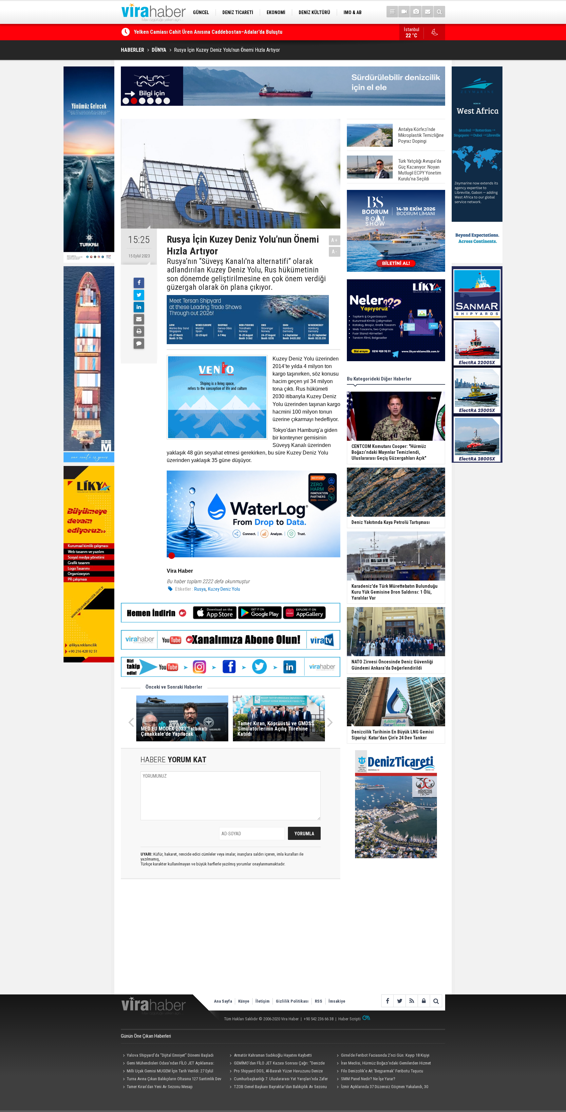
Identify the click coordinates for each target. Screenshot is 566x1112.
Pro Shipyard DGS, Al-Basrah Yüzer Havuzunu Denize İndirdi (275, 1071)
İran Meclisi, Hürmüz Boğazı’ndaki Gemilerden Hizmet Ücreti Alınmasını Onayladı (383, 1064)
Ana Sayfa (223, 1001)
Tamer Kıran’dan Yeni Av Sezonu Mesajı (160, 1086)
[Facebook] (139, 283)
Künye (243, 1001)
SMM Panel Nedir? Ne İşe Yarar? (368, 1078)
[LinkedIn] (139, 307)
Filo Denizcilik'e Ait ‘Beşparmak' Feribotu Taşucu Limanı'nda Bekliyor (379, 1071)
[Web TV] (404, 11)
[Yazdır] (139, 331)
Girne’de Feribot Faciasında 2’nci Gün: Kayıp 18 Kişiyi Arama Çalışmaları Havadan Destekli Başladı (382, 1056)
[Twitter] (139, 295)
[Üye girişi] (424, 1000)
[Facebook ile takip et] (387, 1000)
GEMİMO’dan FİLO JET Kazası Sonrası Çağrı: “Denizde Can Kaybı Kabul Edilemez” (223, 32)
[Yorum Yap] (139, 343)
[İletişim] (427, 11)
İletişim (262, 1001)
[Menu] (392, 11)
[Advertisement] (230, 942)
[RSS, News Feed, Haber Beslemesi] (412, 1000)
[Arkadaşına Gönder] (139, 319)
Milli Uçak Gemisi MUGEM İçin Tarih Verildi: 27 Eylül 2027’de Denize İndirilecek (167, 1071)
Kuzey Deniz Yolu (224, 589)
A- (335, 252)
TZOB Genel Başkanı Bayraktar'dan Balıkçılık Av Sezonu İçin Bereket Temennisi (277, 1087)
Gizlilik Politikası (292, 1001)
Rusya (200, 589)
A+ (334, 240)
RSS (318, 1001)
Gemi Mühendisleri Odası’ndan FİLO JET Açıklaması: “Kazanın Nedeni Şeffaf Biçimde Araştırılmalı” (167, 1064)
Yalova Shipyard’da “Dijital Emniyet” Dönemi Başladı (170, 1055)
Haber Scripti (349, 1018)
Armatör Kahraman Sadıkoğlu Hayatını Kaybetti (273, 1055)
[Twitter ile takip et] (399, 1000)
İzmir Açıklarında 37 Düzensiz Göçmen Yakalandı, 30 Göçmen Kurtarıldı (381, 1087)
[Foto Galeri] (416, 11)
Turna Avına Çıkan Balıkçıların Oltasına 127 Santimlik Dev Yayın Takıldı (171, 1079)
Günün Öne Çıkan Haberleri (146, 1036)
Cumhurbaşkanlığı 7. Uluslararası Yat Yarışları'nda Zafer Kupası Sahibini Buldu (278, 1079)
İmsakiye (337, 1001)
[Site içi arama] (439, 11)
